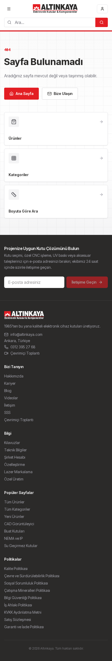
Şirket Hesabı (14, 457)
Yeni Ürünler (14, 516)
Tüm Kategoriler (17, 509)
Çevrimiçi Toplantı (25, 353)
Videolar (11, 398)
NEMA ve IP (13, 538)
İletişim (9, 405)
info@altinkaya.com (26, 334)
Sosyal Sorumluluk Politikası (26, 583)
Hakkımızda (13, 376)
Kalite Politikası (16, 568)
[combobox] (49, 22)
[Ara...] (101, 22)
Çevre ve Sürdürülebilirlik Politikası (31, 576)
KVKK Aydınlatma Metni (22, 612)
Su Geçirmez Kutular (21, 545)
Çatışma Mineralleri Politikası (27, 590)
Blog (7, 390)
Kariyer (10, 383)
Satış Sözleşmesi (17, 619)
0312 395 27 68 (22, 347)
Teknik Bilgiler (15, 450)
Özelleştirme (14, 464)
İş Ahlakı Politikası (18, 605)
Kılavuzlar (12, 442)
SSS (7, 412)
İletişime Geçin (84, 282)
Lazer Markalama (18, 472)
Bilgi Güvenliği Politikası (23, 597)
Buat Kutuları (14, 531)
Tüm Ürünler (14, 502)
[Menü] (9, 9)
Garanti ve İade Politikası (24, 627)
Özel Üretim (13, 479)
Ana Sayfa (25, 93)
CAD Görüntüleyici (19, 524)
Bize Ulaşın (63, 93)
